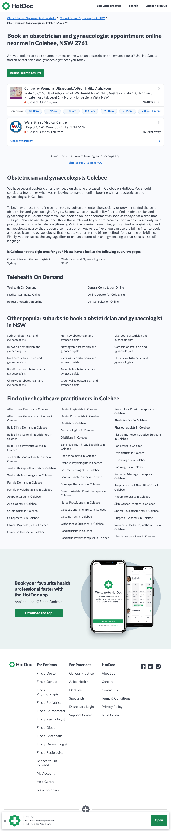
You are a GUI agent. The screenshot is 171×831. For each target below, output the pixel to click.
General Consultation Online (106, 287)
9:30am (146, 111)
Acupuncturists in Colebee (24, 496)
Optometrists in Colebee (76, 516)
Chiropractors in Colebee (23, 518)
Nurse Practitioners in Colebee (80, 502)
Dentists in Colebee (73, 423)
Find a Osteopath (49, 736)
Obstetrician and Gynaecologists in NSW (82, 18)
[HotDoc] (17, 6)
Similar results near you (85, 162)
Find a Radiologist (50, 752)
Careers (107, 682)
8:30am (71, 111)
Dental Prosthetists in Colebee (80, 416)
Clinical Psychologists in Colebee (27, 525)
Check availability (21, 141)
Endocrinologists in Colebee (78, 456)
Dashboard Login (81, 707)
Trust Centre (111, 715)
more (156, 111)
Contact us (110, 690)
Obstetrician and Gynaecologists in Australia (31, 18)
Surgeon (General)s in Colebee (133, 518)
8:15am (53, 111)
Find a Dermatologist (52, 744)
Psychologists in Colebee (130, 460)
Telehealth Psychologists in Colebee (29, 475)
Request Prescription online (24, 301)
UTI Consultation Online (103, 301)
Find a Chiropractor (51, 711)
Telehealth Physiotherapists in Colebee (31, 468)
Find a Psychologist (51, 719)
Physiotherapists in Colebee (132, 427)
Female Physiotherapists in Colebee (29, 489)
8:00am (34, 111)
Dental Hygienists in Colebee (79, 409)
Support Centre (80, 715)
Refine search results (25, 73)
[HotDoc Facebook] (143, 666)
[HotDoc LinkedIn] (150, 666)
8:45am (90, 111)
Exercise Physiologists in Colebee (81, 463)
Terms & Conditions (116, 698)
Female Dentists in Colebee (24, 482)
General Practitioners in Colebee (81, 477)
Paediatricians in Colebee (76, 531)
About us (108, 673)
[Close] (5, 820)
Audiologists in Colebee (22, 503)
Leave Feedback (48, 790)
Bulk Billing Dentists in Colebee (27, 427)
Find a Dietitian (48, 727)
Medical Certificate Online (23, 294)
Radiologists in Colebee (129, 467)
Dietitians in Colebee (74, 437)
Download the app (38, 613)
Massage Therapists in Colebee (80, 484)
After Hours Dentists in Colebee (27, 409)
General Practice (81, 673)
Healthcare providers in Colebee (134, 536)
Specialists (77, 698)
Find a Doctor (47, 673)
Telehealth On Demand (21, 287)
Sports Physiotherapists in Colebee (136, 511)
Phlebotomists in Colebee (130, 420)
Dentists (75, 690)
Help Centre (45, 782)
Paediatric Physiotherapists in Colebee (85, 538)
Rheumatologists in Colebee (132, 496)
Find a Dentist (47, 682)
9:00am (109, 111)
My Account (46, 773)
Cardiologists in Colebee (22, 511)
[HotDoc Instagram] (158, 666)
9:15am (128, 111)
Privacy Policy (112, 707)
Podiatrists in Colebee (128, 446)
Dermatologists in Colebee (77, 430)
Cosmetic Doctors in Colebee (26, 532)
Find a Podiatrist (49, 702)
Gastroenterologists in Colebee (80, 470)
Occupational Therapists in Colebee (83, 509)
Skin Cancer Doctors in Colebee (134, 503)
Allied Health (78, 682)
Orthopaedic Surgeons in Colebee (82, 523)
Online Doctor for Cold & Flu (106, 294)
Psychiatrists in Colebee (129, 453)
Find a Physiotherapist (48, 692)
